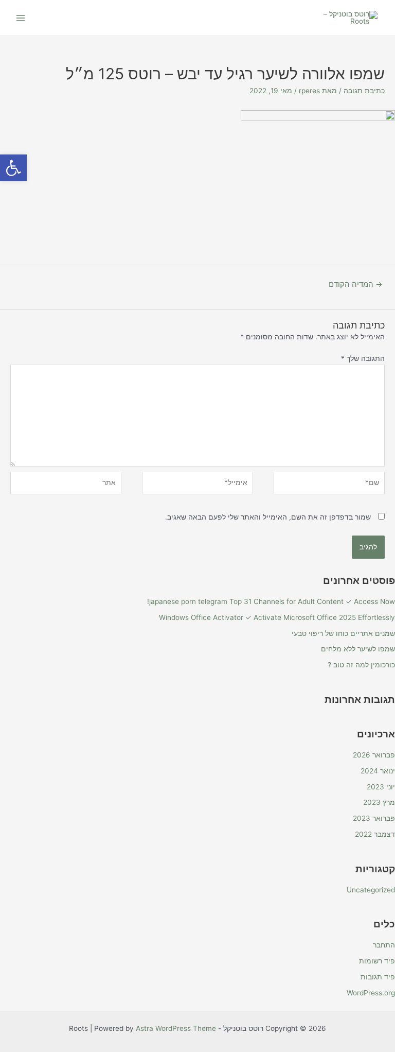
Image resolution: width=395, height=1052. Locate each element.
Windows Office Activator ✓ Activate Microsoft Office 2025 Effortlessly (277, 617)
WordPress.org (371, 993)
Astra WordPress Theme (176, 1028)
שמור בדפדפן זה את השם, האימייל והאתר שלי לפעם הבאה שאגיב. (268, 517)
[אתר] (65, 485)
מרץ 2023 (379, 802)
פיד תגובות (378, 977)
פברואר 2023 (374, 818)
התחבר (384, 945)
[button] (13, 167)
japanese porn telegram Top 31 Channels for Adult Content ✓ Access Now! (271, 601)
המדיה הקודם (356, 284)
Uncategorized (371, 890)
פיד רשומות (377, 961)
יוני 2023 (381, 787)
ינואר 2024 (378, 771)
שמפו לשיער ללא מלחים (358, 649)
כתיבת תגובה (364, 91)
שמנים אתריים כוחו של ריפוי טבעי (343, 633)
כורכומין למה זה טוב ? (361, 665)
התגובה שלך (363, 358)
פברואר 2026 (374, 755)
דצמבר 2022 (375, 834)
